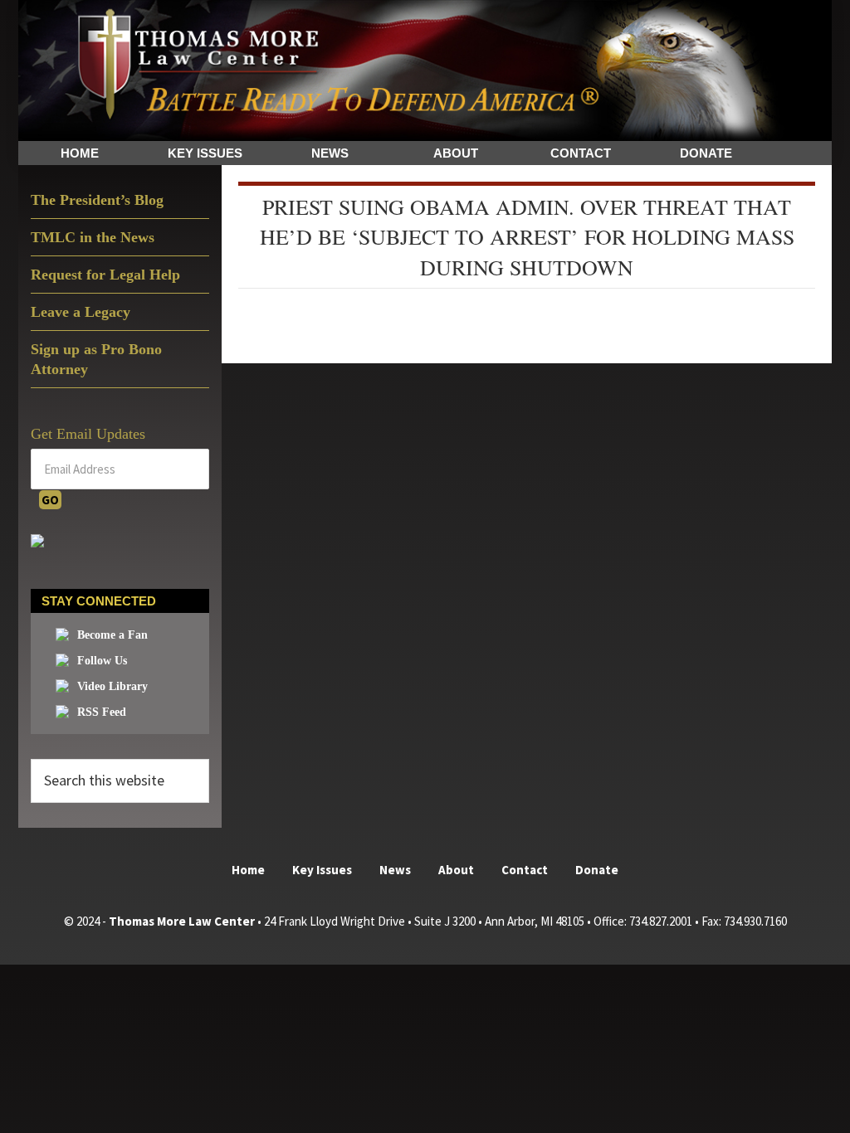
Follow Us (102, 660)
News (395, 870)
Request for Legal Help (105, 274)
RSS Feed (101, 712)
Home (248, 870)
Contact (524, 870)
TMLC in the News (92, 237)
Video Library (112, 686)
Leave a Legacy (80, 312)
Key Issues (322, 870)
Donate (596, 870)
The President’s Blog (97, 200)
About (456, 870)
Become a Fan (112, 635)
